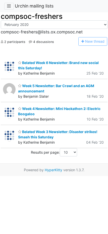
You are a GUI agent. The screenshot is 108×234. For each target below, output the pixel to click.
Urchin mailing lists (34, 6)
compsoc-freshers (32, 16)
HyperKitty (53, 170)
